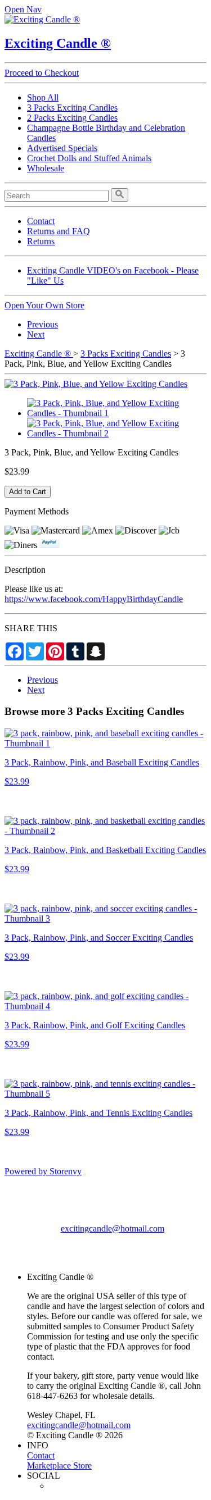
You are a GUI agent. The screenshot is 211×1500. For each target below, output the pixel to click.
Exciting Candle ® (58, 43)
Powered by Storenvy (43, 1171)
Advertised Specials (62, 148)
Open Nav (23, 9)
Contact (41, 221)
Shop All (43, 97)
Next (35, 334)
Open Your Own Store (44, 305)
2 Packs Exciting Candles (72, 117)
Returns (41, 241)
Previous (42, 324)
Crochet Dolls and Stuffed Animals (89, 158)
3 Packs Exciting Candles (72, 107)
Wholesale (45, 168)
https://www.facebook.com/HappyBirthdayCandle (94, 599)
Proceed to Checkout (42, 72)
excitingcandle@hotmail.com (112, 1228)
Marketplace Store (59, 1465)
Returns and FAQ (58, 231)
